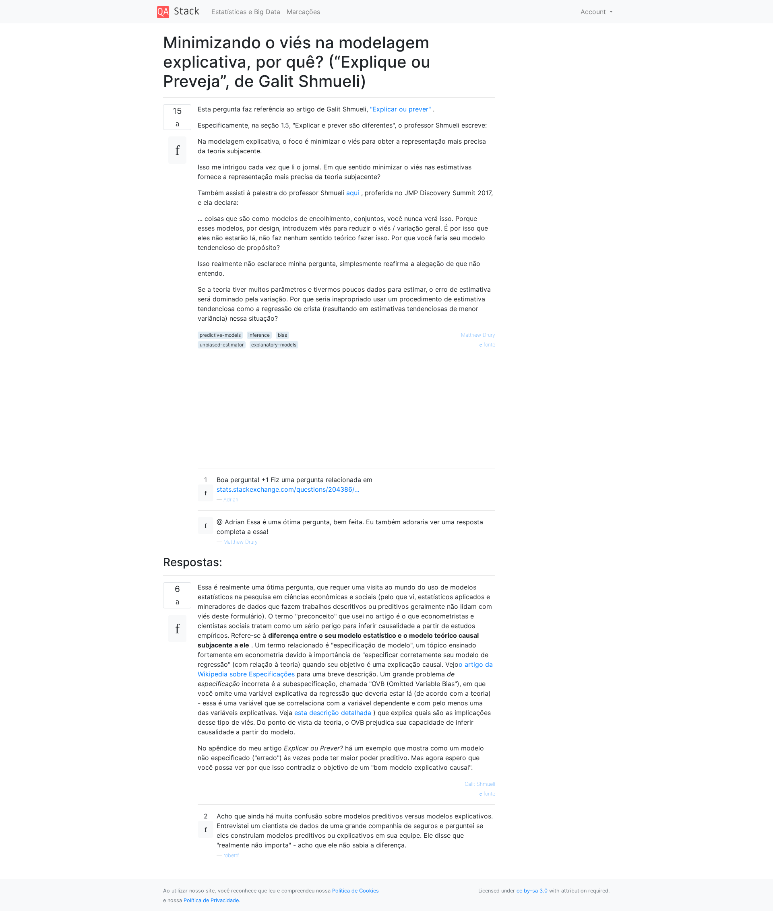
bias (282, 335)
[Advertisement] (346, 405)
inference (259, 335)
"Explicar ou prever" (400, 109)
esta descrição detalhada (332, 713)
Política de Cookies (355, 891)
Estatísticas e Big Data (245, 12)
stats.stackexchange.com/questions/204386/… (288, 489)
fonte (488, 345)
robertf (231, 855)
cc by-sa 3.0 (532, 891)
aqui (352, 193)
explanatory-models (273, 345)
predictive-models (220, 335)
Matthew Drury (478, 335)
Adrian (230, 500)
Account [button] (594, 12)
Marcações (303, 12)
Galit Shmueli (480, 784)
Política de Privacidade (211, 900)
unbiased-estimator (222, 345)
